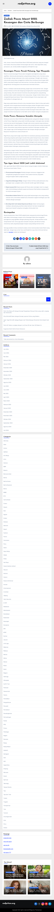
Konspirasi (6, 625)
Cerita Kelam (7, 499)
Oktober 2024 (7, 419)
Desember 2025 (8, 367)
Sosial (5, 776)
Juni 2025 (6, 389)
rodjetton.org (26, 3)
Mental (5, 654)
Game (5, 547)
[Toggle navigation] (3, 4)
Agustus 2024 (7, 426)
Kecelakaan (7, 614)
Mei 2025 (6, 393)
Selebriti (6, 750)
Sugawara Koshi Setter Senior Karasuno (14, 329)
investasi (6, 592)
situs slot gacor (8, 841)
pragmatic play (7, 838)
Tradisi (5, 798)
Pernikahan (7, 709)
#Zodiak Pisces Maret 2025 (33, 26)
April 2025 (6, 397)
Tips (5, 791)
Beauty (5, 470)
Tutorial (6, 813)
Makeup (6, 651)
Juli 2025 (6, 386)
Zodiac (5, 827)
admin (9, 26)
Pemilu (5, 695)
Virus (5, 824)
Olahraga (6, 676)
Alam (5, 444)
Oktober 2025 (7, 375)
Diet (5, 511)
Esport (5, 529)
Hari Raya (6, 562)
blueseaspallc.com (8, 849)
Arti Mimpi (6, 455)
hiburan (6, 569)
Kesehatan (6, 617)
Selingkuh (6, 754)
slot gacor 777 (7, 852)
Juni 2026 (6, 353)
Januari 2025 (7, 408)
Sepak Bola (6, 765)
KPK (5, 628)
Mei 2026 (6, 356)
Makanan (6, 647)
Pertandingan (7, 717)
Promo (5, 728)
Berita (5, 477)
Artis (5, 459)
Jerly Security (7, 599)
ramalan (11, 232)
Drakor (5, 518)
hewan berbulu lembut (10, 566)
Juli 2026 (6, 349)
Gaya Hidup (7, 551)
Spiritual (6, 779)
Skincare (6, 772)
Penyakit (6, 706)
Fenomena (6, 540)
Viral (5, 820)
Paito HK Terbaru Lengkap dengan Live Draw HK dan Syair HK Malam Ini (23, 325)
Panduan (6, 687)
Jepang (6, 595)
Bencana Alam (7, 474)
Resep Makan (7, 746)
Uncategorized (8, 816)
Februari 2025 (7, 404)
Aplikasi (6, 452)
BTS (5, 496)
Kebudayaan (7, 610)
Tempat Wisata (7, 787)
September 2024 (8, 423)
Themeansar (38, 910)
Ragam (5, 735)
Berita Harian (7, 481)
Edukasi (6, 522)
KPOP (5, 632)
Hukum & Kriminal (8, 581)
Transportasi (7, 805)
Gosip (5, 558)
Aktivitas (6, 441)
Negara (5, 673)
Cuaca (5, 503)
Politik (5, 721)
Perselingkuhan (8, 713)
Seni (5, 757)
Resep (5, 743)
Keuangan (6, 621)
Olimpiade (6, 680)
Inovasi (5, 584)
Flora (5, 544)
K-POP (5, 603)
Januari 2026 (7, 364)
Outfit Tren (7, 684)
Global (5, 555)
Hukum (5, 577)
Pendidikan (7, 698)
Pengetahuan (7, 702)
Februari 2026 (7, 360)
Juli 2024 (6, 430)
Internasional (7, 588)
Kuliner (5, 636)
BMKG (5, 492)
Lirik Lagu (6, 643)
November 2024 (8, 415)
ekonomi (6, 525)
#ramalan (23, 26)
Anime (5, 448)
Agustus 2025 (7, 382)
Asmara (6, 463)
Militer (5, 658)
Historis (6, 573)
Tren (5, 809)
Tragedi (6, 802)
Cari (5, 294)
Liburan (6, 639)
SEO (5, 761)
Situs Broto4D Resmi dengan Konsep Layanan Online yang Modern (21, 316)
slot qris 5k (6, 845)
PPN (5, 724)
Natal (5, 669)
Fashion (6, 533)
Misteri (5, 662)
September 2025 (8, 378)
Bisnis (5, 488)
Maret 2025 (7, 401)
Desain (5, 507)
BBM (5, 466)
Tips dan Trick (7, 794)
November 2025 (8, 371)
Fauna (5, 536)
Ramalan (6, 15)
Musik (5, 665)
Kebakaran (6, 606)
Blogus (31, 910)
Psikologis (6, 732)
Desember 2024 (8, 412)
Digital (5, 514)
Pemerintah (7, 691)
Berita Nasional (8, 485)
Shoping (6, 768)
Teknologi (6, 783)
